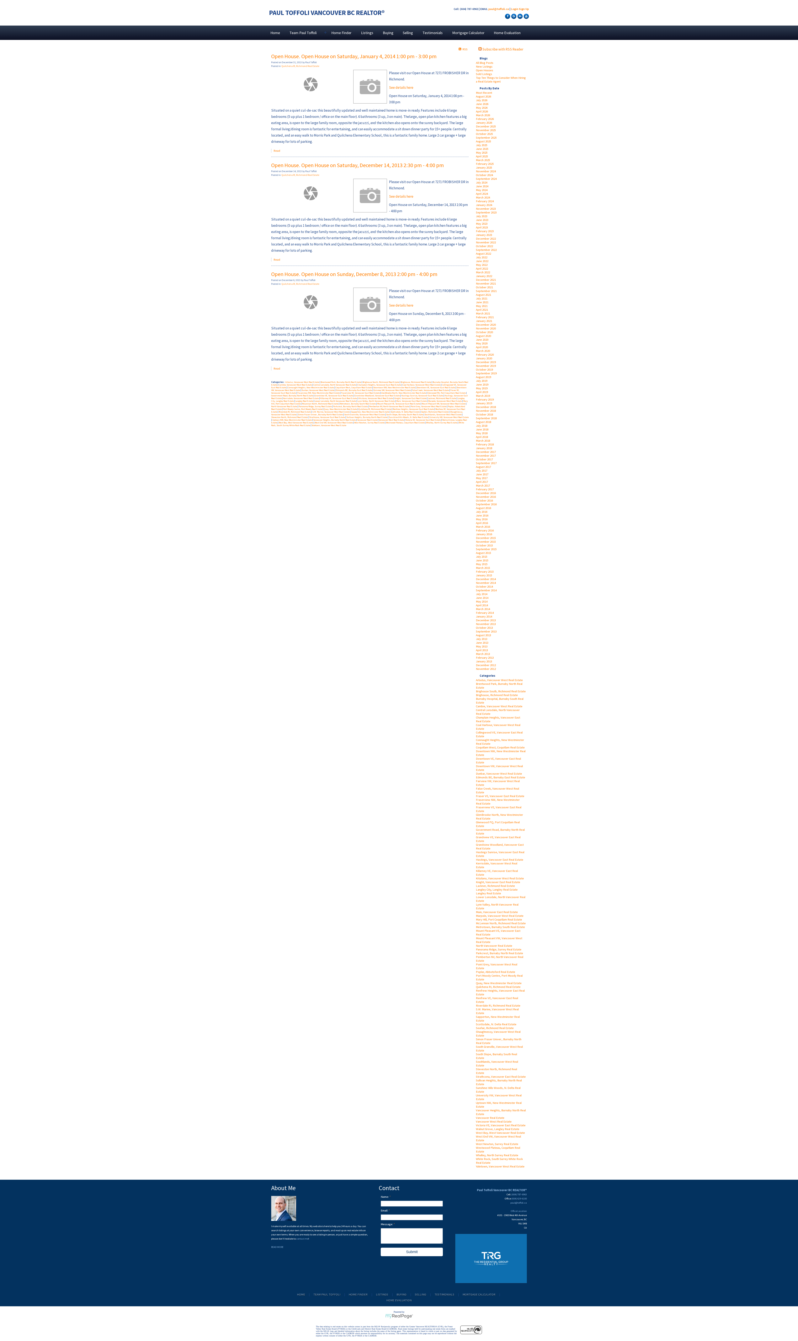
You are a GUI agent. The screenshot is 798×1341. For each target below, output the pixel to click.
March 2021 (483, 313)
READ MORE (277, 1247)
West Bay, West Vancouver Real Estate (500, 1133)
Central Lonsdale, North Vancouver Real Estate (334, 384)
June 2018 (482, 429)
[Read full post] (310, 84)
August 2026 (483, 96)
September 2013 (486, 631)
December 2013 (486, 620)
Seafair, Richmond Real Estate (495, 1028)
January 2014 (484, 616)
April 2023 (482, 227)
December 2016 (486, 493)
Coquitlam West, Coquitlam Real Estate (500, 747)
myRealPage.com (399, 1316)
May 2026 (482, 108)
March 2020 (483, 351)
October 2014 (484, 586)
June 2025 (482, 149)
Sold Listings (484, 74)
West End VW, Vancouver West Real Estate (334, 422)
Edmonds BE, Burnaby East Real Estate (500, 777)
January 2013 (484, 661)
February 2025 (485, 164)
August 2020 (483, 336)
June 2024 (482, 186)
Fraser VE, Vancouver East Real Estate (500, 796)
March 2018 (483, 440)
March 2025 (483, 160)
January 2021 (484, 321)
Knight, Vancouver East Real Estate (498, 882)
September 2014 (486, 590)
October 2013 (484, 628)
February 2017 (485, 489)
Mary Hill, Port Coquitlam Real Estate (499, 919)
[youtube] (526, 16)
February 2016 (485, 530)
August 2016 (483, 508)
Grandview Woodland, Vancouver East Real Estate (377, 395)
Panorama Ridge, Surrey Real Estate (498, 949)
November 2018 (486, 411)
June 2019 (482, 384)
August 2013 (483, 635)
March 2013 (483, 654)
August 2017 (483, 467)
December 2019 (486, 362)
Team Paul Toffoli (326, 1294)
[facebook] (507, 16)
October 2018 (484, 414)
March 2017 (483, 485)
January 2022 (484, 276)
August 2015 (483, 553)
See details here (401, 87)
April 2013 (482, 650)
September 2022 (486, 250)
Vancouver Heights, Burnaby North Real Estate (334, 420)
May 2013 (482, 646)
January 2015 (484, 575)
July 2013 (481, 639)
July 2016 (481, 512)
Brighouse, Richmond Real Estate (497, 695)
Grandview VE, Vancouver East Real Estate (334, 395)
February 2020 (485, 354)
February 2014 (485, 613)
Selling (408, 32)
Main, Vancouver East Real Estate (497, 912)
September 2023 (486, 212)
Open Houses (484, 70)
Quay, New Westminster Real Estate (499, 983)
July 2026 (481, 100)
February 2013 (485, 657)
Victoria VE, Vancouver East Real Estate (501, 1125)
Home (275, 32)
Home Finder (341, 32)
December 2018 (486, 407)
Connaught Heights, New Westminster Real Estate (311, 387)
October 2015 (484, 545)
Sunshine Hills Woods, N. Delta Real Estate (409, 417)
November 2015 (486, 542)
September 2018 (486, 418)
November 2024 (486, 171)
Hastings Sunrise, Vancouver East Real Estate (422, 395)
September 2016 (486, 504)
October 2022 (484, 246)
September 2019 (486, 373)
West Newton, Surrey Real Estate (497, 1144)
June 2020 (482, 339)
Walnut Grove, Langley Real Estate (497, 1129)
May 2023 (482, 224)
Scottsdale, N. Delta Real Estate (496, 1024)
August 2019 (483, 377)
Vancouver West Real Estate (494, 1121)
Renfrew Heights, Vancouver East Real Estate (413, 409)
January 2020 (484, 358)
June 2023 (482, 220)
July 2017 (481, 470)
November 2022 (486, 242)
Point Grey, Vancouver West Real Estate (429, 406)
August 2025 (483, 141)
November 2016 (486, 497)
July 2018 (481, 426)
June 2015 (482, 560)
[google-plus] (513, 16)
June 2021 (482, 302)
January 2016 (484, 534)
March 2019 (483, 396)
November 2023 (486, 209)
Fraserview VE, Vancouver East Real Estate (360, 393)
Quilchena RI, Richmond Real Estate (498, 987)
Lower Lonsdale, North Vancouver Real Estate (335, 401)
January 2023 (484, 235)
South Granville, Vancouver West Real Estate (364, 414)
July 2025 (481, 145)
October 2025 (484, 134)
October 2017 (484, 459)
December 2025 (486, 126)
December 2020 (486, 325)
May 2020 (482, 343)
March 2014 (483, 609)
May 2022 (482, 265)
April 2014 (482, 605)
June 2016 (482, 515)
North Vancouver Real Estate (494, 946)
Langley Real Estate (488, 893)
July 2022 (481, 257)
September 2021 (486, 291)
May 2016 (482, 519)
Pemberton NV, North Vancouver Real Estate (389, 406)
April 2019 (482, 392)
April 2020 (482, 347)
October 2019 (484, 369)
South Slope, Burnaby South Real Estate (405, 414)
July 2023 (481, 216)
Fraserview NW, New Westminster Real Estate (318, 393)
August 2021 (483, 295)
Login (514, 9)
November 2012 (486, 669)
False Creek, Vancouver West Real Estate (430, 390)
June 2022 (482, 261)
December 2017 (486, 452)
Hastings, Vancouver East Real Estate (499, 860)
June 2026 (482, 104)
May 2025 (482, 152)
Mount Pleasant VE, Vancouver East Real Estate (399, 403)
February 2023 (485, 231)
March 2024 (483, 197)
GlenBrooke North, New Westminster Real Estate (403, 393)
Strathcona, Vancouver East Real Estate (501, 1076)
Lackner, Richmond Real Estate (495, 886)
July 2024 (481, 182)
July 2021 (481, 298)
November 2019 (486, 366)
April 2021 (482, 310)
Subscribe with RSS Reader (502, 49)
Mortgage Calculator (468, 32)
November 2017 (486, 455)
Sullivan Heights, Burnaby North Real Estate (367, 417)
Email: (385, 1210)
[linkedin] (519, 16)
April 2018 (482, 437)
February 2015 (485, 571)
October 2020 (484, 332)
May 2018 (482, 433)
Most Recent (484, 93)
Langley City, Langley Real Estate (497, 889)
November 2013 (486, 624)
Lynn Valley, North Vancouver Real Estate (376, 401)
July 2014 (481, 594)
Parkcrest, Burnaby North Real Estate (499, 953)
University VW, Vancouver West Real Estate (449, 417)
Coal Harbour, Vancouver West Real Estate (422, 384)
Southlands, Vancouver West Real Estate (443, 414)
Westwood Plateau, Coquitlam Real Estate (405, 422)
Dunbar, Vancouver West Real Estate (499, 773)
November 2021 (486, 283)
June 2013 (482, 643)
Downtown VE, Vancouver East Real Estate (436, 387)
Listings (367, 32)
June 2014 (482, 598)
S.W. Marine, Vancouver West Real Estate (331, 411)
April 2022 (482, 268)
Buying (388, 32)
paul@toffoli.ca (498, 9)
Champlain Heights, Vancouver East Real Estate (379, 384)
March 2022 (483, 272)
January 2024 (484, 205)
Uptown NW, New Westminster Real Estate (292, 420)
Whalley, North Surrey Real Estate (497, 1155)
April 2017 (482, 482)
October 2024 (484, 175)
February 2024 (485, 201)
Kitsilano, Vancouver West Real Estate (500, 878)
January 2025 (484, 167)
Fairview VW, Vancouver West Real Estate (392, 390)
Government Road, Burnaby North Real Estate (292, 395)
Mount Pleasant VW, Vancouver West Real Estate (444, 403)
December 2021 (486, 280)
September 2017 (486, 463)
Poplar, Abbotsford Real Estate (495, 972)
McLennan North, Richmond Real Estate (501, 923)
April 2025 (482, 156)
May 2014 (482, 601)
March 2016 (483, 527)
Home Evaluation (507, 32)
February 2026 (485, 119)
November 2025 (486, 130)
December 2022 (486, 238)
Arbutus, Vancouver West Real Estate (499, 680)
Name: (385, 1197)
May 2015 (482, 564)
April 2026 (482, 111)
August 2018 (483, 422)
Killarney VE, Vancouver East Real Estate (338, 398)
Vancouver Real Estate (490, 1118)
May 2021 (482, 306)
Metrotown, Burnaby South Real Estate (500, 927)
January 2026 (484, 122)
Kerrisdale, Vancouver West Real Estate (301, 398)
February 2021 (485, 317)
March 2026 (483, 115)
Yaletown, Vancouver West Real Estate (500, 1166)
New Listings (484, 66)
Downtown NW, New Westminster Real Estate (394, 387)
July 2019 (481, 381)
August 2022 (483, 253)
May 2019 (482, 388)
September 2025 (486, 137)
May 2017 (482, 478)
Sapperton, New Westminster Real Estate (370, 411)
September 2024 (486, 179)
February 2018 (485, 444)
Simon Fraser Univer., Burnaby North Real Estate (320, 414)
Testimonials (432, 32)
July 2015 (481, 556)
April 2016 (482, 523)
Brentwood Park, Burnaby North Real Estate (341, 382)
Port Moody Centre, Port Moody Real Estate (303, 409)
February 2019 (485, 399)
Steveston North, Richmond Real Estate (289, 417)
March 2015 (483, 568)
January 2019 (484, 403)
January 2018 (484, 448)
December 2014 (486, 579)
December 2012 (486, 665)
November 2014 (486, 583)
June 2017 (482, 474)
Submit (412, 1252)
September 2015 (486, 549)
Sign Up (524, 9)
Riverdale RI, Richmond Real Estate (498, 1005)
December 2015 (486, 538)
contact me (302, 1238)
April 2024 (482, 194)
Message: (387, 1224)
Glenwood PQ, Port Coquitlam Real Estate (446, 393)
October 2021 (484, 287)
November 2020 (486, 328)
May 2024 (482, 190)
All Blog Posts (484, 63)
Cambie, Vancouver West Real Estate (499, 706)
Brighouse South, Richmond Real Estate (501, 691)
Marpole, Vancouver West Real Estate (499, 916)
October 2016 (484, 500)
